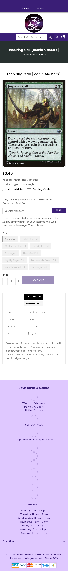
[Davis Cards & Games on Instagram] (28, 3)
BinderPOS (51, 558)
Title (5, 233)
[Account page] (57, 37)
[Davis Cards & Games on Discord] (40, 3)
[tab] (33, 297)
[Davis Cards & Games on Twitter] (22, 3)
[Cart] (63, 37)
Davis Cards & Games (34, 54)
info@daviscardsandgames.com (34, 439)
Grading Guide (42, 189)
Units (5, 275)
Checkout (28, 8)
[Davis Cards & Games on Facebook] (16, 3)
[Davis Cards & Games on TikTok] (52, 3)
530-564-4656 (34, 424)
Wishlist (41, 8)
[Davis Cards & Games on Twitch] (46, 3)
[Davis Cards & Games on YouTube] (34, 3)
